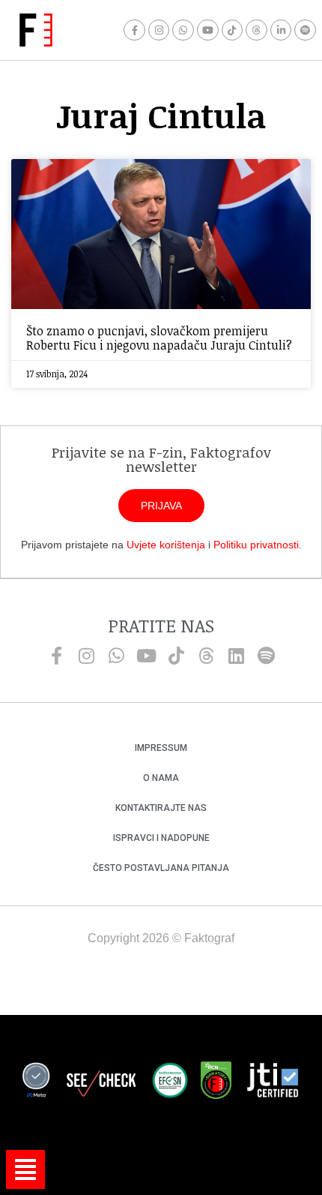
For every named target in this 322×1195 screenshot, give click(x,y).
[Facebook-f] (134, 30)
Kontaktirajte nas (161, 808)
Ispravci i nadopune (161, 838)
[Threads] (256, 30)
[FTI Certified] (272, 1082)
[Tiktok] (232, 30)
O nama (161, 778)
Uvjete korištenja (166, 545)
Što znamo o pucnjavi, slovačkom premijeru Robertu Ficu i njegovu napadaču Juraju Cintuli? (159, 338)
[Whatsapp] (183, 30)
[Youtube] (208, 30)
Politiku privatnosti (256, 545)
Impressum (161, 748)
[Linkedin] (236, 656)
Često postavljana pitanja (161, 868)
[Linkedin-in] (281, 30)
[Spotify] (305, 30)
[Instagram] (159, 30)
